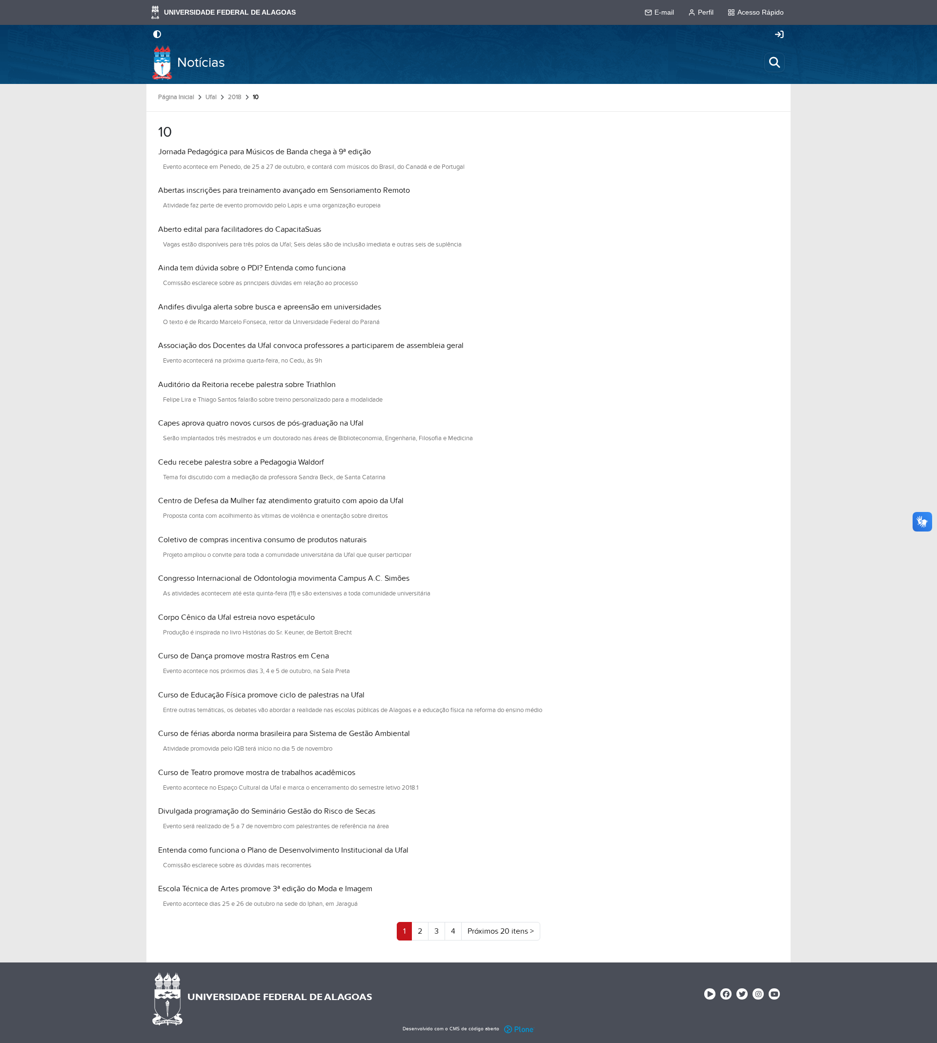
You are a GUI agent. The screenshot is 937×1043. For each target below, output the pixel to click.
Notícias (201, 63)
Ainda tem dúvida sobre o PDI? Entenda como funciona (252, 268)
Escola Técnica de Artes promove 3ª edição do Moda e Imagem (265, 889)
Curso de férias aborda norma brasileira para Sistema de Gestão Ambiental (284, 733)
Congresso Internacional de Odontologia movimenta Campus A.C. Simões (283, 578)
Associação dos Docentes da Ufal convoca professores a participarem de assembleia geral (311, 345)
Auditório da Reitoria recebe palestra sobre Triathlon (247, 384)
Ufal (211, 97)
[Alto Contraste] (157, 35)
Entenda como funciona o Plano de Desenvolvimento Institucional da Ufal (283, 850)
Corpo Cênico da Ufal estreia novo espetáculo (236, 617)
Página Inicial (176, 97)
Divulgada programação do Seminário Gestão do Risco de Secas (266, 811)
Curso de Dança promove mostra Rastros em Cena (243, 656)
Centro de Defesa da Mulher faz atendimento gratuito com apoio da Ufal (281, 501)
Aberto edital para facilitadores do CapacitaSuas (239, 229)
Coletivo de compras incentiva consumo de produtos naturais (262, 540)
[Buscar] (774, 62)
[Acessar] (779, 35)
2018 (235, 97)
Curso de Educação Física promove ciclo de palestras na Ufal (261, 695)
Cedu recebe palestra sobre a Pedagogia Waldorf (241, 462)
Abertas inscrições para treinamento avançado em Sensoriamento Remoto (284, 190)
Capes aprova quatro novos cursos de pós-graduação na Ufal (261, 423)
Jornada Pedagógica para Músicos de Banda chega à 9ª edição (264, 152)
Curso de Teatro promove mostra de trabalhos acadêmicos (256, 772)
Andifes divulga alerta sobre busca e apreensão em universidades (269, 307)
